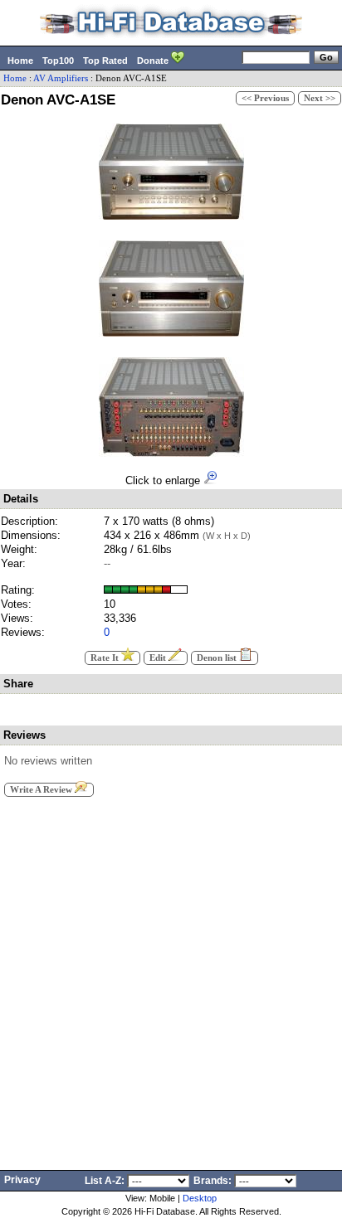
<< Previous (265, 98)
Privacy (22, 1180)
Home (20, 61)
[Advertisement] (171, 978)
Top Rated (105, 61)
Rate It (105, 657)
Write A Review (42, 789)
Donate (154, 61)
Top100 (58, 61)
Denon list (218, 657)
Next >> (319, 98)
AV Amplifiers (60, 78)
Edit (159, 657)
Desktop (200, 1198)
